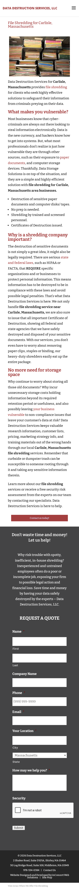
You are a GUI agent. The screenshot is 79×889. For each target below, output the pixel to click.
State (16, 761)
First (16, 648)
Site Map (47, 877)
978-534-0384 (31, 870)
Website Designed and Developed (29, 875)
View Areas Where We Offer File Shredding (28, 886)
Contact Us (49, 870)
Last (15, 665)
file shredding (56, 87)
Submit (18, 828)
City (15, 747)
